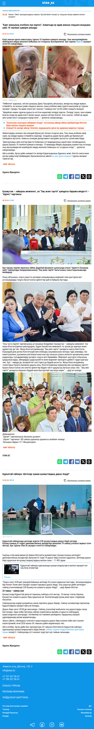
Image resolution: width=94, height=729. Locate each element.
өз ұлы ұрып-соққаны (62, 156)
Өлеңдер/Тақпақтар (10, 713)
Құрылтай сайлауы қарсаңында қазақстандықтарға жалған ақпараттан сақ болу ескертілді (53, 566)
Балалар (88, 716)
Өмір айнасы (9, 164)
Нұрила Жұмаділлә (11, 172)
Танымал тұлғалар (84, 709)
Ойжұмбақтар (86, 713)
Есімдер (5, 716)
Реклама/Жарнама (13, 691)
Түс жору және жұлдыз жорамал (15, 706)
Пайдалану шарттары (15, 697)
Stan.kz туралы (11, 685)
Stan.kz (79, 41)
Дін (90, 706)
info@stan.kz (8, 670)
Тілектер (5, 709)
